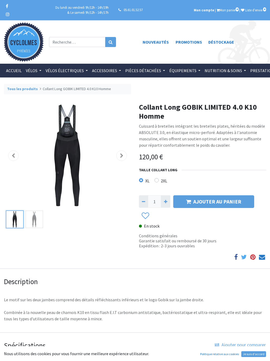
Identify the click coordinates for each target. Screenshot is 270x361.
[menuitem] (14, 70)
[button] (13, 156)
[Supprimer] (143, 201)
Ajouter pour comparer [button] (243, 345)
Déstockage (221, 42)
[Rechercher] (110, 42)
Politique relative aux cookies (219, 354)
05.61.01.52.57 (133, 10)
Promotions (189, 42)
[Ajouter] (165, 201)
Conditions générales (158, 235)
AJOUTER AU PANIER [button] (217, 201)
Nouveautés (156, 42)
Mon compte (204, 10)
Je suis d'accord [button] (253, 354)
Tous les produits (22, 88)
